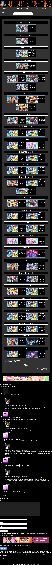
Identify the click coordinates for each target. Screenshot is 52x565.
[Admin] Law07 (8, 405)
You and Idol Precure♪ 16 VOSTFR (41, 146)
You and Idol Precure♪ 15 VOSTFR (22, 241)
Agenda (35, 9)
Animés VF (41, 369)
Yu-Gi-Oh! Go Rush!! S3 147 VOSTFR (41, 279)
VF (12, 9)
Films (27, 9)
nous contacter (17, 552)
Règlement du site (26, 545)
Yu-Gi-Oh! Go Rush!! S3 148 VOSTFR (41, 267)
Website (2, 526)
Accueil (5, 9)
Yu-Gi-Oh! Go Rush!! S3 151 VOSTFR (22, 79)
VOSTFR (19, 9)
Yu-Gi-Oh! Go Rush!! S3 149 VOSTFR (22, 121)
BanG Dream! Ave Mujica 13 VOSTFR (41, 254)
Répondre (5, 398)
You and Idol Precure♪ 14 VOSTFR (41, 241)
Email (1, 522)
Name (1, 517)
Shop (44, 9)
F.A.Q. (4, 12)
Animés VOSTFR (13, 361)
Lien (18, 394)
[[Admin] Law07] (7, 404)
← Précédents (3, 386)
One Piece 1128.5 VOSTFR (22, 342)
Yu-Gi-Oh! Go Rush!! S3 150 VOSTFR (31, 87)
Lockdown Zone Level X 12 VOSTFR (41, 355)
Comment (2, 501)
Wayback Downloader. (36, 564)
